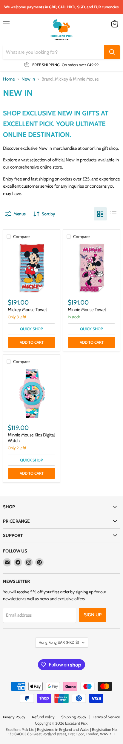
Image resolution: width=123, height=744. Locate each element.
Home (9, 79)
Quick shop (31, 328)
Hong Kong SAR (59, 642)
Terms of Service (106, 716)
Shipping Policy (73, 716)
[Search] (112, 52)
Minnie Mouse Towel (87, 309)
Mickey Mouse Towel (27, 309)
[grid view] (100, 213)
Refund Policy (43, 716)
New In (28, 79)
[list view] (113, 213)
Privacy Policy (14, 716)
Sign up (93, 615)
